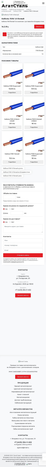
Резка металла (23, 415)
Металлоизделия (23, 397)
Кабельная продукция (23, 403)
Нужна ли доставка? (11, 219)
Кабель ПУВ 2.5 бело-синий (12, 120)
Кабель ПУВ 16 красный (12, 86)
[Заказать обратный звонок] (44, 459)
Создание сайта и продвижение (19, 464)
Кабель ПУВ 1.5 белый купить (13, 168)
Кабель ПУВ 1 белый (12, 154)
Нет (12, 209)
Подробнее (12, 92)
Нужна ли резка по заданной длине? (18, 206)
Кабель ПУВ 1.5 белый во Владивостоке (16, 172)
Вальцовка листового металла (23, 420)
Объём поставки (10, 193)
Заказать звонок (23, 295)
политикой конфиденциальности (13, 262)
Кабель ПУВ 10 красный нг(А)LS (33, 154)
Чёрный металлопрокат (23, 386)
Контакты (7, 236)
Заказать (39, 26)
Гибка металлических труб (23, 429)
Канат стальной (23, 394)
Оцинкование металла (23, 423)
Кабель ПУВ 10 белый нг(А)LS (34, 120)
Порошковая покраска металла (23, 426)
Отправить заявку (23, 255)
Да (6, 209)
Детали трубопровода (23, 400)
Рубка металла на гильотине (23, 418)
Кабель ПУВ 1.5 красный (34, 86)
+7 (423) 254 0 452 (23, 290)
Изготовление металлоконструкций (23, 412)
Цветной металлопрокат (23, 389)
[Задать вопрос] (44, 455)
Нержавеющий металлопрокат (23, 391)
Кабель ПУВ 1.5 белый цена (12, 176)
